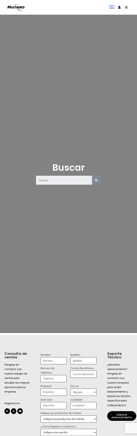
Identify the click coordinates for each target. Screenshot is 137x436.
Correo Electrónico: (82, 368)
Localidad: (76, 399)
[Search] (96, 180)
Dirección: (46, 399)
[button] (121, 416)
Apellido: (75, 355)
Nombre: (45, 355)
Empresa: (46, 386)
